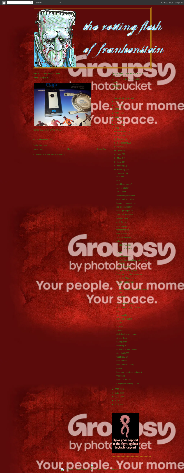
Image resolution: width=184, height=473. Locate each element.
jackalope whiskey (124, 207)
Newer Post (38, 149)
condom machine (123, 245)
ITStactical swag (123, 237)
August (120, 147)
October (121, 139)
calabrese (116, 89)
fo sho (119, 323)
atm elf (119, 252)
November (122, 135)
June (119, 154)
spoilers (119, 330)
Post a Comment (40, 145)
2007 (117, 404)
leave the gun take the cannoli (129, 274)
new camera (40, 77)
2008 (117, 400)
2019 (117, 101)
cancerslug (116, 86)
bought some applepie (125, 203)
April (119, 162)
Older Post (101, 149)
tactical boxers (122, 230)
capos (119, 368)
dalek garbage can (124, 211)
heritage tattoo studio (125, 282)
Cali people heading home (127, 383)
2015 (117, 117)
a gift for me (121, 222)
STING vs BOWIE (124, 249)
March (120, 166)
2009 (117, 397)
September (122, 143)
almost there (121, 338)
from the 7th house (124, 215)
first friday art (122, 357)
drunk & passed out (125, 267)
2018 (117, 105)
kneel (118, 311)
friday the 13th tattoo (125, 278)
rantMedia (116, 83)
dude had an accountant (126, 334)
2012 (117, 128)
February (121, 169)
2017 (117, 109)
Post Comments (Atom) (55, 154)
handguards (121, 342)
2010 (117, 393)
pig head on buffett (124, 319)
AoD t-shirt (121, 192)
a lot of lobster (122, 188)
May (119, 158)
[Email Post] (63, 130)
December (122, 131)
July (119, 150)
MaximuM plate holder (125, 195)
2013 (117, 124)
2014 (117, 121)
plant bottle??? (122, 353)
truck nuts (120, 376)
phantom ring (122, 218)
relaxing (119, 241)
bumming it (121, 345)
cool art (119, 286)
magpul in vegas (123, 256)
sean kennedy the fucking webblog (127, 79)
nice (118, 180)
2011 (117, 389)
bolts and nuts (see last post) (129, 372)
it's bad (119, 326)
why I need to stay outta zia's (129, 307)
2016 (117, 113)
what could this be (124, 315)
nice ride (120, 176)
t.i (117, 300)
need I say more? (124, 184)
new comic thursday (125, 199)
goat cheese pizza (124, 233)
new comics (121, 226)
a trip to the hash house (126, 349)
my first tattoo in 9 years (126, 270)
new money (121, 296)
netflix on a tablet (123, 380)
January (121, 173)
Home (70, 149)
